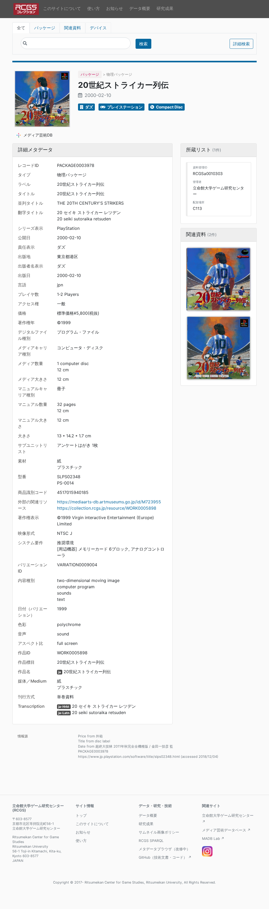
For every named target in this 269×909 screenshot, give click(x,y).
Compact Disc (169, 107)
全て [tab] (21, 27)
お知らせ (114, 8)
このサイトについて (62, 8)
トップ (81, 815)
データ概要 (139, 8)
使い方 (93, 8)
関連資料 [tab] (72, 27)
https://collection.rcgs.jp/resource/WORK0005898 (106, 508)
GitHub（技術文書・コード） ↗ (165, 857)
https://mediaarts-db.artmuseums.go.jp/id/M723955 (109, 501)
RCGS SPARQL (151, 841)
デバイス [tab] (98, 27)
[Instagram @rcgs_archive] (207, 851)
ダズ (88, 107)
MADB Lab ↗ (213, 838)
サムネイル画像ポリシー (159, 832)
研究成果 (165, 8)
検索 (143, 43)
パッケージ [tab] (44, 27)
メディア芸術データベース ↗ (226, 830)
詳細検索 (241, 43)
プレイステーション (124, 107)
